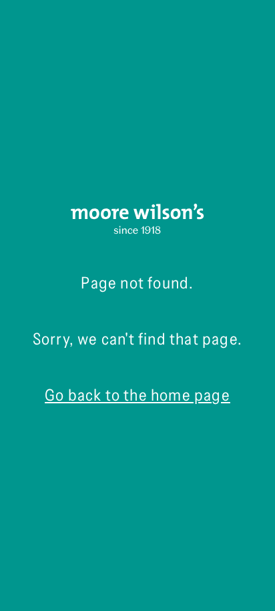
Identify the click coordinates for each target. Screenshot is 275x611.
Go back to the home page (137, 395)
